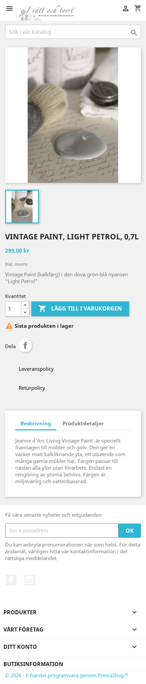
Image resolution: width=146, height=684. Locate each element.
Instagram (29, 580)
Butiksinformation (33, 664)
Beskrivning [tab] (35, 423)
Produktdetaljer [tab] (83, 423)
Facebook (11, 580)
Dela (25, 345)
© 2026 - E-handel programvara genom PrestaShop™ (66, 675)
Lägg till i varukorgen (80, 308)
